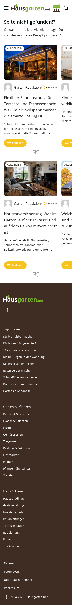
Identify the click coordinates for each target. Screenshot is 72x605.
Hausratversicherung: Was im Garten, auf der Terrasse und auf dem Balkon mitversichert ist (30, 223)
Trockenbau (11, 546)
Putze (7, 539)
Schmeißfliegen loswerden (21, 377)
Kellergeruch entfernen (19, 364)
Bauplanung (11, 532)
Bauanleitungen (14, 519)
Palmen (8, 462)
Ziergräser (10, 441)
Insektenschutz (13, 512)
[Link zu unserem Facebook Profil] (7, 310)
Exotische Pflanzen (15, 421)
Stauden (8, 475)
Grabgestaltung (13, 505)
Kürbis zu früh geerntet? (19, 343)
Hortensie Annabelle (17, 391)
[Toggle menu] (6, 8)
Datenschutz (12, 563)
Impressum (11, 588)
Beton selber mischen (17, 370)
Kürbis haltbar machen (18, 336)
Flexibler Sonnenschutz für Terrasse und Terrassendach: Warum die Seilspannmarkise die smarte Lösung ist (30, 107)
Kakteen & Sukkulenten (18, 448)
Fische (7, 428)
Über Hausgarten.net (18, 580)
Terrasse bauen (13, 526)
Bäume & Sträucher (16, 414)
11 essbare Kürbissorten (19, 350)
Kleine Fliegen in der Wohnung (24, 357)
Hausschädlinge (14, 498)
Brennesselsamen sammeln (21, 384)
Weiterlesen (15, 143)
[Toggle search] (65, 8)
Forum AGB (11, 571)
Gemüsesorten (13, 434)
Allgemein (14, 48)
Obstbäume (11, 455)
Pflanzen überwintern (17, 468)
